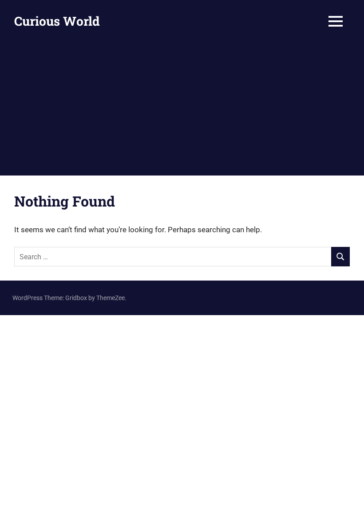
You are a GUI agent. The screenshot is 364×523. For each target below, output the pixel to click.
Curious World (57, 21)
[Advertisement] (182, 109)
